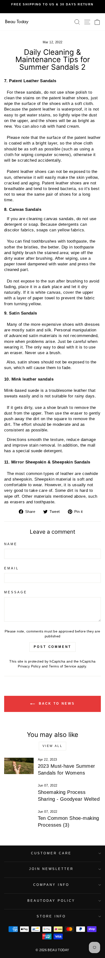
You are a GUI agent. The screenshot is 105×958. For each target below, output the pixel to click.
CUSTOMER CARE (51, 853)
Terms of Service (62, 666)
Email (11, 568)
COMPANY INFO (51, 885)
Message (15, 592)
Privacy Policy (29, 666)
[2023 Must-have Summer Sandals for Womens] (19, 766)
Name (10, 544)
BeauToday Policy (51, 900)
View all (52, 746)
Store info (51, 916)
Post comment (52, 647)
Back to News (56, 704)
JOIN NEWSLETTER (51, 869)
